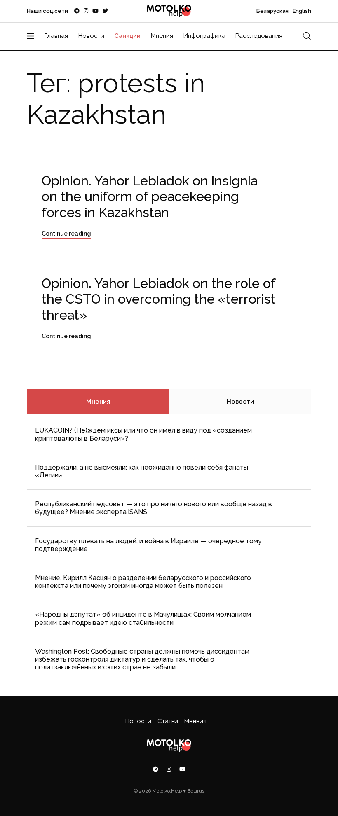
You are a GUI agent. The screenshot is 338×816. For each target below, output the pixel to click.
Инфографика (204, 36)
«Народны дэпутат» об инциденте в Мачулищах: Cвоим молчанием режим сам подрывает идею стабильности (143, 618)
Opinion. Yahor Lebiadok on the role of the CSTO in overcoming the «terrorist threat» (159, 299)
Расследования (258, 36)
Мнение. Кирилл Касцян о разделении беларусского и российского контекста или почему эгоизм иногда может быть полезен (143, 581)
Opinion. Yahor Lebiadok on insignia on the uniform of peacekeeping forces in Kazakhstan (150, 196)
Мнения (162, 36)
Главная (56, 36)
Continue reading (66, 233)
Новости (91, 36)
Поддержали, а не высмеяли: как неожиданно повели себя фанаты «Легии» (141, 471)
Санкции (127, 36)
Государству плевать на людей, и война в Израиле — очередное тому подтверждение (148, 545)
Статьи (167, 721)
